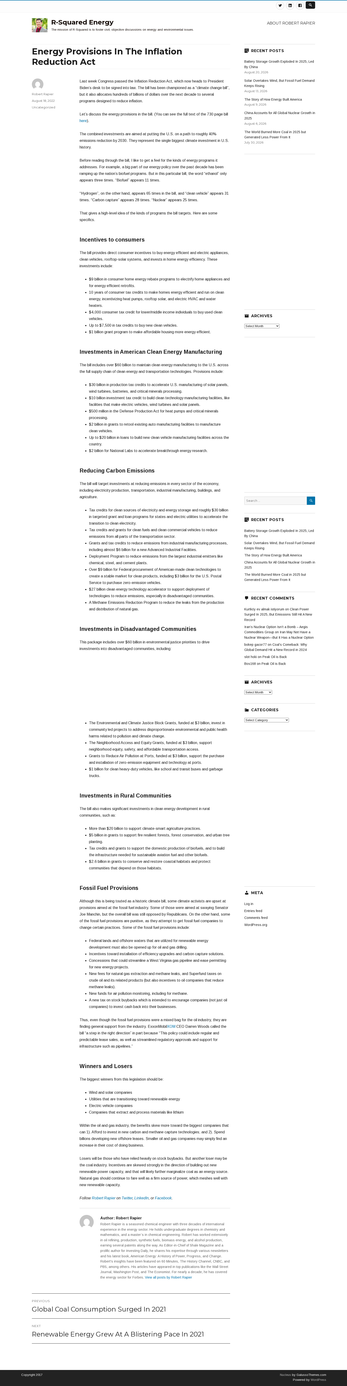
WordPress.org (255, 925)
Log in (248, 904)
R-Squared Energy (82, 22)
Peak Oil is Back (274, 657)
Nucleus (285, 1375)
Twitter (127, 1198)
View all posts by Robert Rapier (168, 1277)
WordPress (318, 1380)
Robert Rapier (103, 1198)
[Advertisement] (154, 688)
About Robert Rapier (291, 23)
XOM (171, 1026)
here (83, 121)
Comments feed (256, 918)
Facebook (163, 1198)
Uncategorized (43, 107)
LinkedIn (141, 1198)
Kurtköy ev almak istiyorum (264, 609)
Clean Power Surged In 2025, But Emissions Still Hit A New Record (278, 614)
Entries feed (253, 911)
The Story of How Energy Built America (273, 99)
